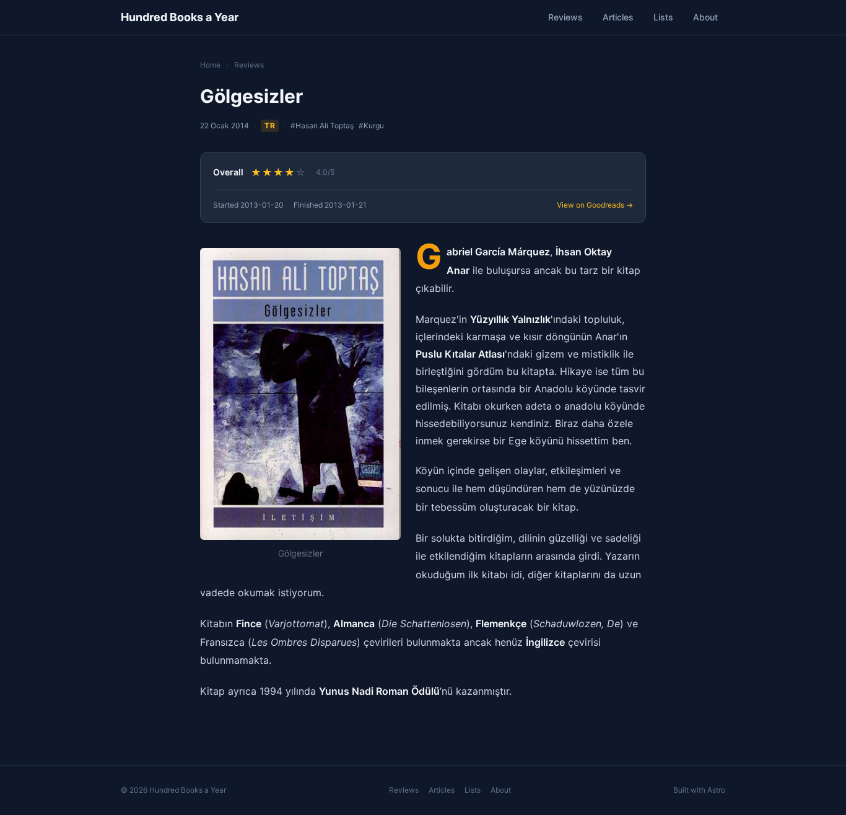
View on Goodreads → (595, 204)
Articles (618, 17)
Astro (716, 790)
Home (210, 64)
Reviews (565, 17)
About (705, 17)
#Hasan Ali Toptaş (322, 125)
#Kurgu (371, 125)
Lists (663, 17)
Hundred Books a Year (179, 17)
